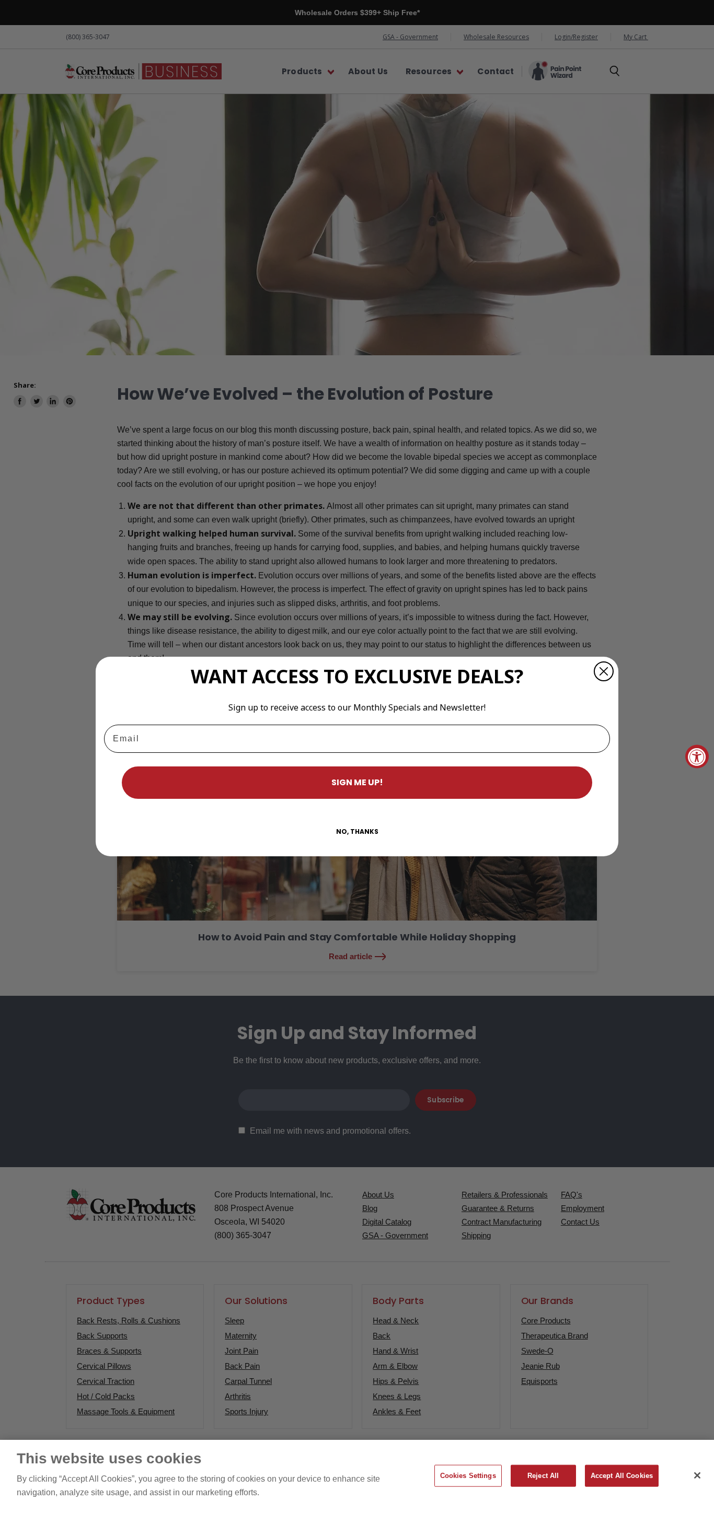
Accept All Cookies (622, 1476)
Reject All (543, 1476)
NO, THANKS (357, 831)
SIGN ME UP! (357, 782)
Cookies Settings (468, 1476)
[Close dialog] (603, 671)
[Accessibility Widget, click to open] (697, 757)
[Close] (697, 1475)
